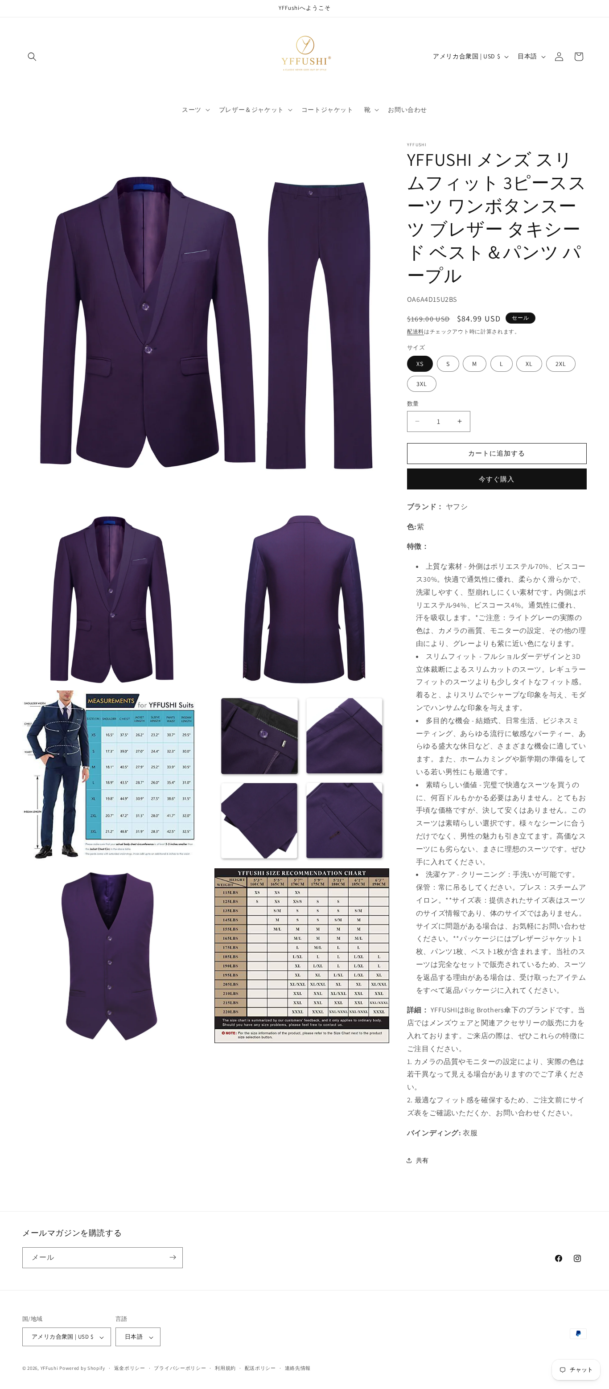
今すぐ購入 (496, 479)
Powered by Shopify (82, 1368)
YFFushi (49, 1368)
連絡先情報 (298, 1368)
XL (529, 364)
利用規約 (225, 1368)
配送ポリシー (260, 1368)
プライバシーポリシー (180, 1368)
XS (420, 364)
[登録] (172, 1257)
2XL (561, 364)
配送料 (415, 331)
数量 (413, 403)
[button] (32, 56)
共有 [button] (422, 1160)
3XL (421, 384)
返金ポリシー (129, 1368)
